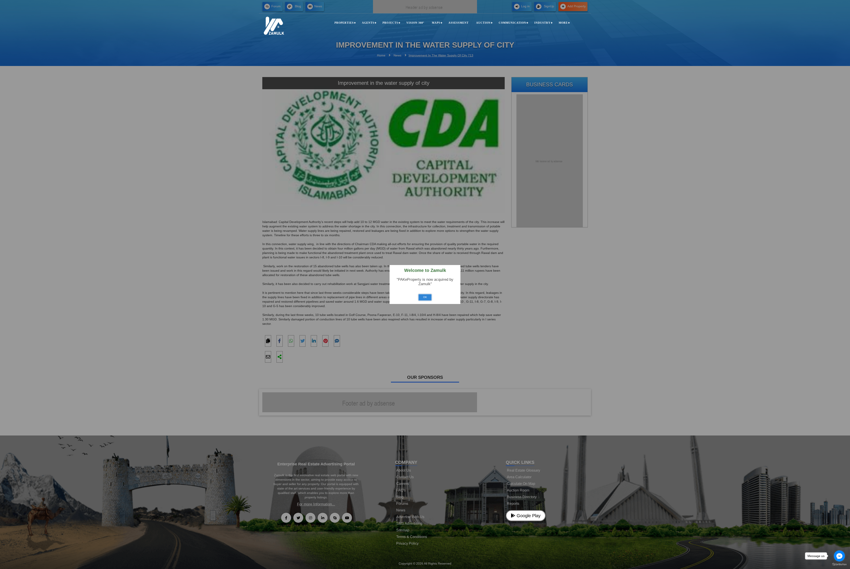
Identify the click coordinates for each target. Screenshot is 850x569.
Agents (368, 22)
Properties (344, 22)
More (563, 22)
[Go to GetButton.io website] (839, 564)
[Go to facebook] (839, 555)
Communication (512, 22)
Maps (436, 22)
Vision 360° (415, 22)
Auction (483, 22)
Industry (542, 22)
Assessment (458, 22)
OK (425, 297)
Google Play (528, 515)
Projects (390, 22)
